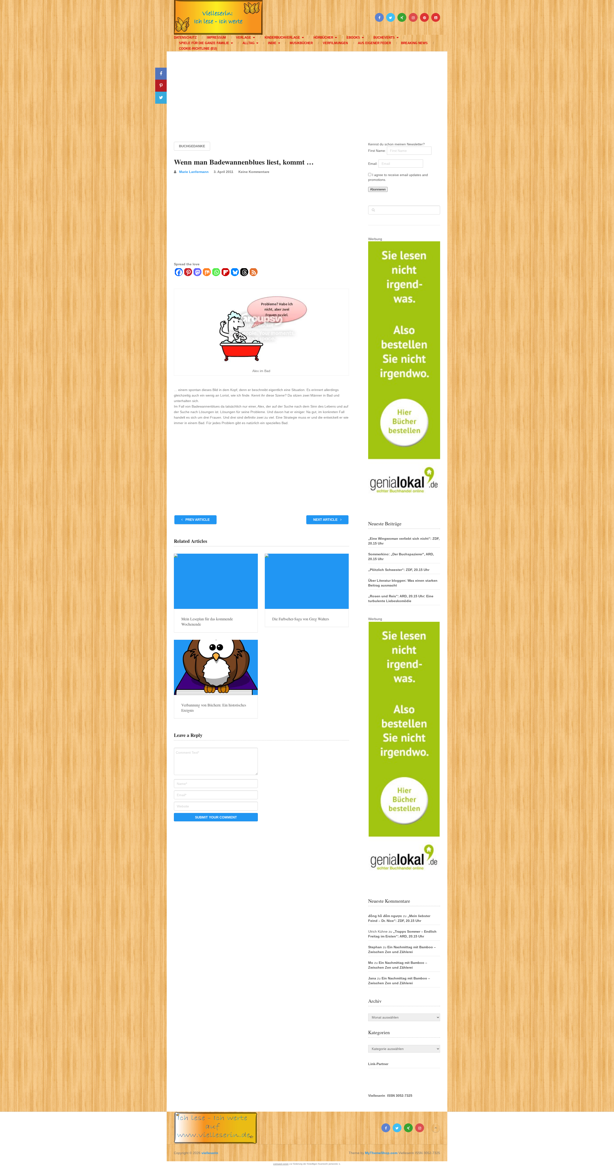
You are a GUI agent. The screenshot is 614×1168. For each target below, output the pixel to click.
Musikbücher (301, 43)
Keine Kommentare (253, 171)
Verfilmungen (335, 43)
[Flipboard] (225, 273)
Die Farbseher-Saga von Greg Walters (300, 618)
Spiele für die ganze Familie (204, 43)
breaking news (414, 43)
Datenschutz (185, 37)
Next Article (325, 520)
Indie (272, 43)
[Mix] (206, 273)
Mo (370, 963)
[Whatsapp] (216, 273)
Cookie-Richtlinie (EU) (198, 48)
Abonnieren (378, 189)
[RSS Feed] (253, 273)
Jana (372, 978)
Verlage (243, 37)
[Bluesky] (234, 273)
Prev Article (197, 520)
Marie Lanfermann (194, 172)
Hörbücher (323, 37)
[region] (307, 92)
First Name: (377, 151)
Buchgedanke (192, 146)
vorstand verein (281, 1164)
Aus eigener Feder (374, 43)
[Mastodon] (197, 273)
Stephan (375, 947)
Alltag (248, 43)
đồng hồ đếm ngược (385, 916)
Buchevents (384, 37)
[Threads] (244, 273)
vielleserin (209, 1153)
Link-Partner (378, 1064)
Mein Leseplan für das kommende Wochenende (207, 621)
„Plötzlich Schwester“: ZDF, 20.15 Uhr (398, 570)
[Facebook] (178, 273)
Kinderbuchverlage (282, 37)
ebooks (353, 37)
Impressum (216, 37)
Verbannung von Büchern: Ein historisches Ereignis (213, 707)
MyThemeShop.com (381, 1153)
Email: (373, 164)
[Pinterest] (188, 273)
